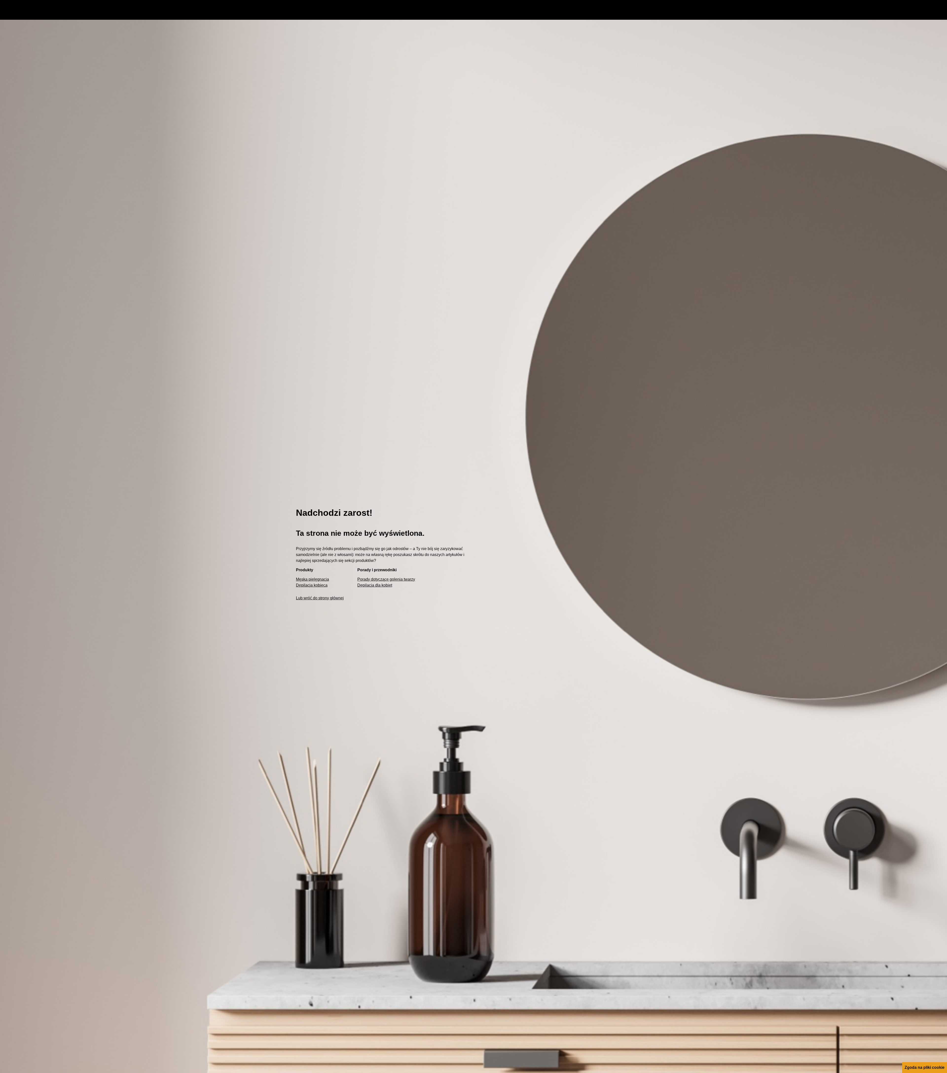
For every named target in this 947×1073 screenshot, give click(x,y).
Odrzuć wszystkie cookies (837, 896)
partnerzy (176, 896)
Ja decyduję (837, 910)
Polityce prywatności (392, 902)
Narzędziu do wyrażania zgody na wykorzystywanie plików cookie (125, 908)
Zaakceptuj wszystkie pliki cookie (837, 882)
